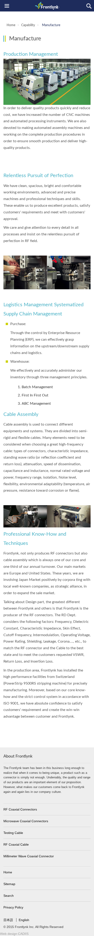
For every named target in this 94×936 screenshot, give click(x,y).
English (24, 920)
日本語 (8, 920)
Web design (8, 934)
